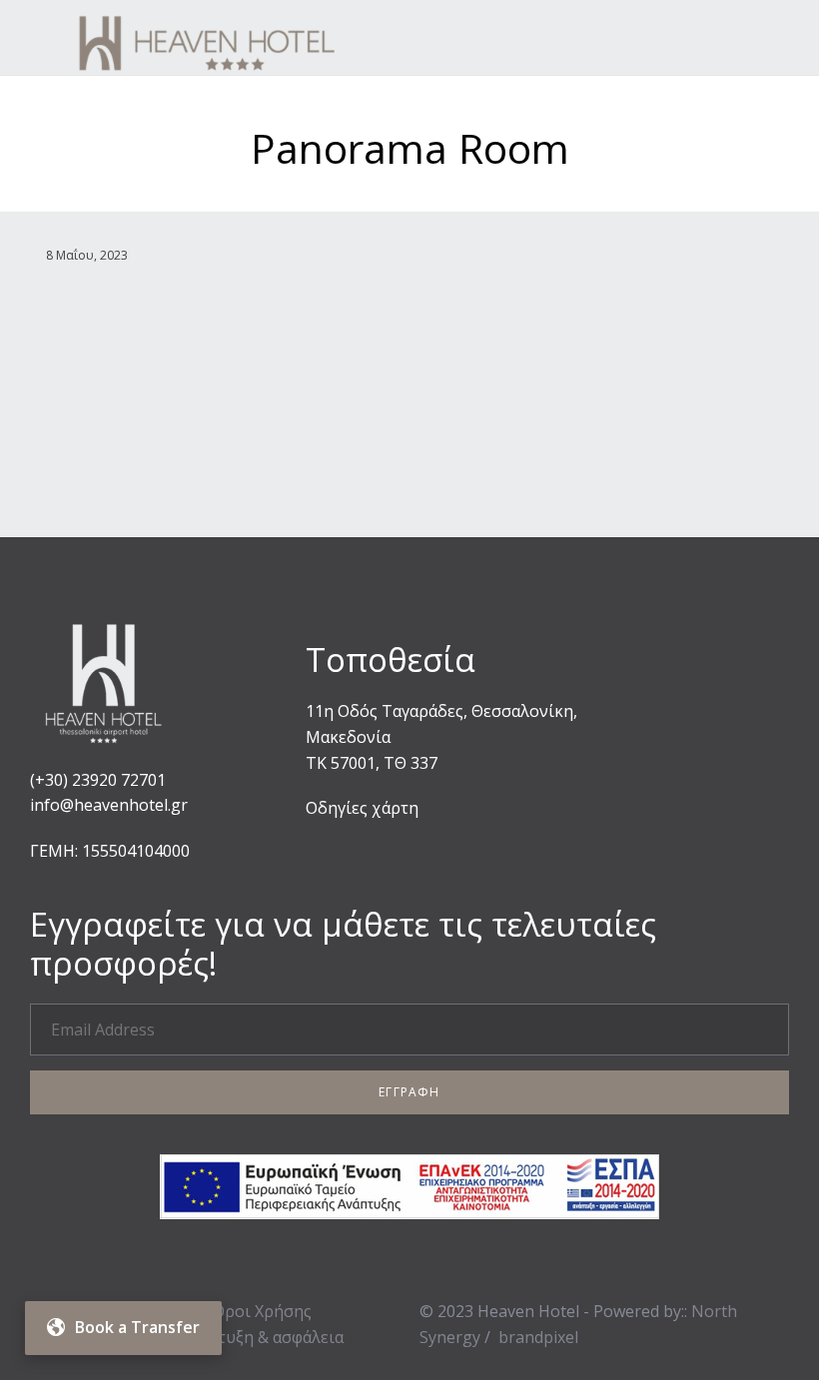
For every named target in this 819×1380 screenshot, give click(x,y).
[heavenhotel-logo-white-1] (105, 752)
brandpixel (538, 1337)
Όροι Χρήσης (262, 1311)
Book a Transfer (137, 1327)
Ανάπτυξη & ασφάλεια (262, 1337)
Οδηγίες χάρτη (362, 808)
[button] (409, 1092)
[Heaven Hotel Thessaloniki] (267, 37)
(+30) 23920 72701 (98, 780)
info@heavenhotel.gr (109, 805)
